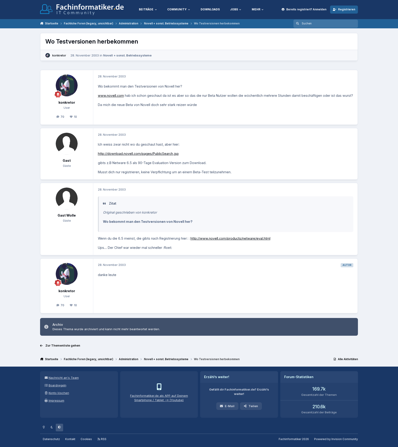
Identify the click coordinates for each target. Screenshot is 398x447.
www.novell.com (111, 95)
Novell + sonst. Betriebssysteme (127, 55)
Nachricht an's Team (64, 377)
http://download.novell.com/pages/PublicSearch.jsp (138, 154)
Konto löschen (59, 393)
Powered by (336, 439)
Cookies (86, 439)
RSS (103, 439)
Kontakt (70, 439)
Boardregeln (57, 385)
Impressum (56, 400)
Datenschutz (51, 439)
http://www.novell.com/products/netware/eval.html (230, 238)
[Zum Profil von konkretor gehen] (47, 55)
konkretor (59, 55)
